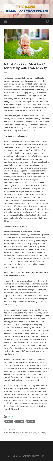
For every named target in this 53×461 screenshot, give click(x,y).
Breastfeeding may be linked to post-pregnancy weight (26, 431)
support (31, 421)
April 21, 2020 (10, 72)
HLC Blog (11, 416)
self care (20, 421)
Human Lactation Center (26, 456)
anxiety (9, 421)
